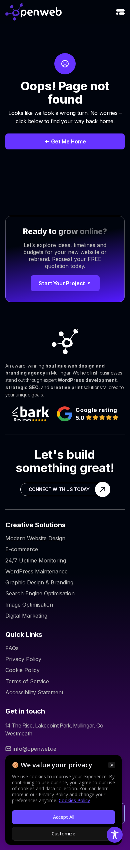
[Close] (111, 765)
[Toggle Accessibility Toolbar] (114, 834)
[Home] (33, 12)
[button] (120, 12)
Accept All (63, 817)
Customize (63, 833)
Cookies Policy (74, 800)
